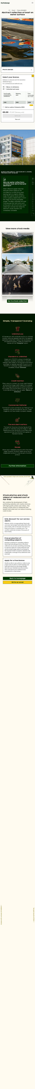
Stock (13, 10)
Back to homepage (17, 578)
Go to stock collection (17, 301)
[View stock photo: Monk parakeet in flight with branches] (29, 482)
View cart (17, 119)
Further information (17, 466)
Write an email (17, 582)
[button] (32, 2)
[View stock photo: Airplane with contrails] (4, 480)
